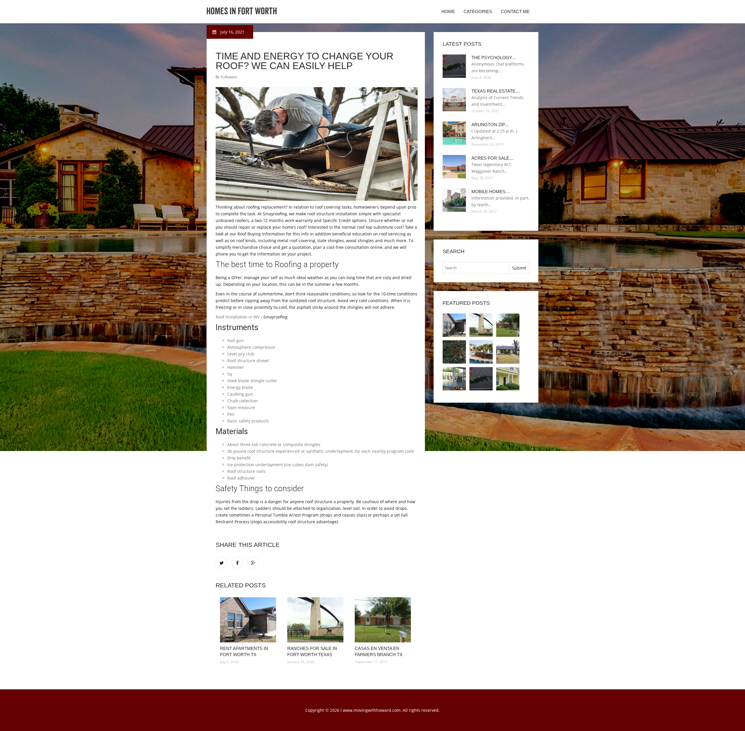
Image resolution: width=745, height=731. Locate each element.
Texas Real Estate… (495, 91)
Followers (229, 77)
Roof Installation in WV (238, 317)
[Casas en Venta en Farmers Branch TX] (384, 619)
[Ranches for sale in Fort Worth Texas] (316, 619)
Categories (478, 11)
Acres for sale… (492, 158)
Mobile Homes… (490, 191)
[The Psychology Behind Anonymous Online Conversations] (481, 378)
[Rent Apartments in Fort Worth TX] (249, 619)
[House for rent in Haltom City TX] (481, 352)
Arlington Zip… (490, 124)
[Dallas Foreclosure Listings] (454, 378)
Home (448, 11)
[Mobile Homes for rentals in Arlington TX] (507, 352)
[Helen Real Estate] (454, 352)
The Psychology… (494, 57)
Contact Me (515, 11)
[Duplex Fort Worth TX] (507, 378)
